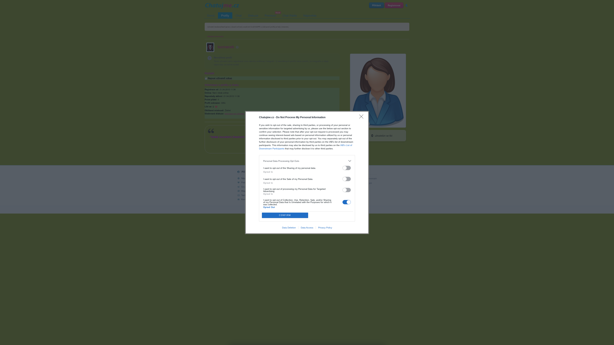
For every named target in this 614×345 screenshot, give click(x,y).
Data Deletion (289, 227)
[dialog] (307, 172)
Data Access (307, 227)
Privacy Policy (325, 227)
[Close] (362, 118)
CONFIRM (285, 215)
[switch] (346, 168)
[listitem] (307, 161)
